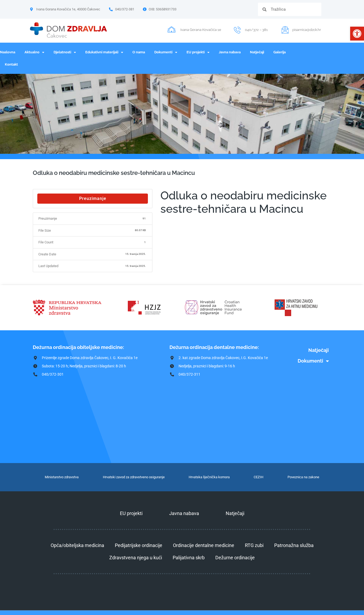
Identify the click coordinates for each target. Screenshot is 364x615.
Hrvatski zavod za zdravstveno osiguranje (134, 477)
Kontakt (11, 64)
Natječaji (257, 52)
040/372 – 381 (256, 30)
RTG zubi (254, 545)
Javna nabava (230, 52)
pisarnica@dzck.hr (306, 30)
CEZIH (258, 477)
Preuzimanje (92, 198)
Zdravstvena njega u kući (135, 557)
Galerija (279, 52)
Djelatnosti (62, 52)
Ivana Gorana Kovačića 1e (200, 30)
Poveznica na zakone (303, 477)
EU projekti (196, 52)
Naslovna (7, 52)
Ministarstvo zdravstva (62, 477)
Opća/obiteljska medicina (77, 545)
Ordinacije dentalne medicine (203, 545)
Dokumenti (163, 52)
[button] (357, 34)
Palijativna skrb (189, 557)
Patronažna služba (294, 545)
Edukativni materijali (101, 52)
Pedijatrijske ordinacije (138, 545)
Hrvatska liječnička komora (209, 477)
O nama (138, 52)
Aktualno (32, 52)
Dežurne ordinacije (235, 557)
